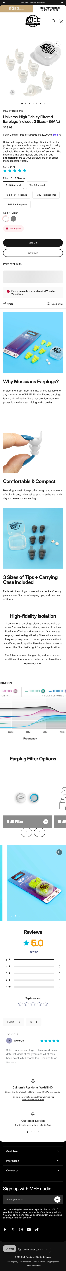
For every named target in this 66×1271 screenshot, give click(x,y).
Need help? (57, 304)
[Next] (61, 2)
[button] (33, 960)
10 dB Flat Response (16, 194)
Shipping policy (53, 1262)
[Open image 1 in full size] (57, 44)
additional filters (14, 659)
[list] (33, 1123)
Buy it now (33, 253)
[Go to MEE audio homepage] (16, 9)
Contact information (33, 1266)
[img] (15, 171)
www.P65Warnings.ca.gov (49, 1092)
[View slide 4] (38, 1132)
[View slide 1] (27, 1132)
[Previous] (4, 2)
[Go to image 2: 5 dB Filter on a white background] (25, 104)
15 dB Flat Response (46, 194)
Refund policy (13, 1262)
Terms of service (39, 1262)
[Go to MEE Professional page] (49, 9)
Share (10, 303)
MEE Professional (13, 110)
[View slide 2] (31, 1132)
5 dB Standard (13, 185)
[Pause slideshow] (59, 852)
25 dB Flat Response (16, 204)
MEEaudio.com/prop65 (33, 1099)
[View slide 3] (35, 1132)
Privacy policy (25, 1262)
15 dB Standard (37, 185)
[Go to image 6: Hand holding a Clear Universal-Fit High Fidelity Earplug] (40, 104)
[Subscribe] (57, 1199)
